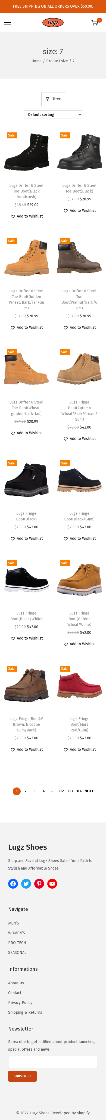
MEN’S (13, 923)
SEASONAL (17, 952)
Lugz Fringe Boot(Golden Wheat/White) (79, 619)
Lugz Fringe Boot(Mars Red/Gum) (79, 724)
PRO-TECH (17, 943)
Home (37, 61)
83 (70, 791)
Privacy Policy (20, 1002)
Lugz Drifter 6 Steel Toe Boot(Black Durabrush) (26, 191)
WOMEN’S (16, 933)
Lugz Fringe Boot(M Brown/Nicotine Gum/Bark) (26, 724)
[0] (94, 22)
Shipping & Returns (25, 1012)
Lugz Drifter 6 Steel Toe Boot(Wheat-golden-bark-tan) (26, 408)
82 (61, 791)
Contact (14, 993)
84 (79, 791)
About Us (16, 983)
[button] (26, 216)
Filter (56, 99)
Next (89, 791)
